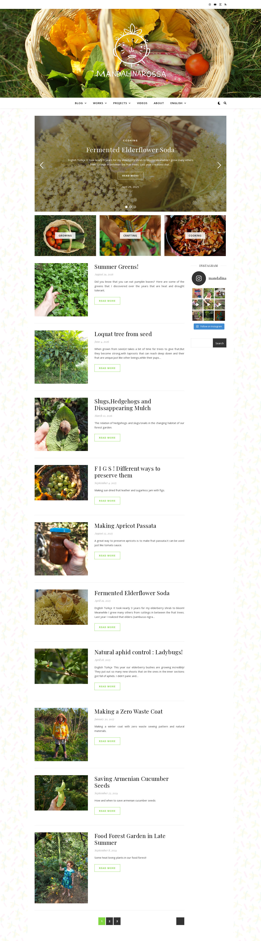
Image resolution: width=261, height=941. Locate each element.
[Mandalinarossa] (130, 51)
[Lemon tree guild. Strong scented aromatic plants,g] (208, 316)
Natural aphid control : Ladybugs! (138, 652)
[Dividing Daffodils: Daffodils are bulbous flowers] (197, 304)
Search (220, 343)
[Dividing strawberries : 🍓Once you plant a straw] (208, 304)
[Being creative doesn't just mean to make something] (197, 293)
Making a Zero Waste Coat (128, 711)
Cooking (130, 140)
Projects (120, 103)
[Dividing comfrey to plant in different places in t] (220, 304)
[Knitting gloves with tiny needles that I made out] (220, 316)
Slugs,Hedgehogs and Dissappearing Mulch (122, 404)
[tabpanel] (130, 164)
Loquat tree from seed (123, 334)
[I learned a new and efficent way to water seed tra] (197, 316)
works (98, 103)
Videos (142, 103)
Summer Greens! (116, 266)
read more (130, 175)
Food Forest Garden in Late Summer (129, 839)
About (159, 103)
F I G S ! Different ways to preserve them (127, 471)
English (176, 103)
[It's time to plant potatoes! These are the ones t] (208, 293)
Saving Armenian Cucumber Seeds (131, 782)
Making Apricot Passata (125, 525)
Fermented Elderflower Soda (130, 149)
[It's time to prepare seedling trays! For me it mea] (220, 293)
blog (79, 103)
